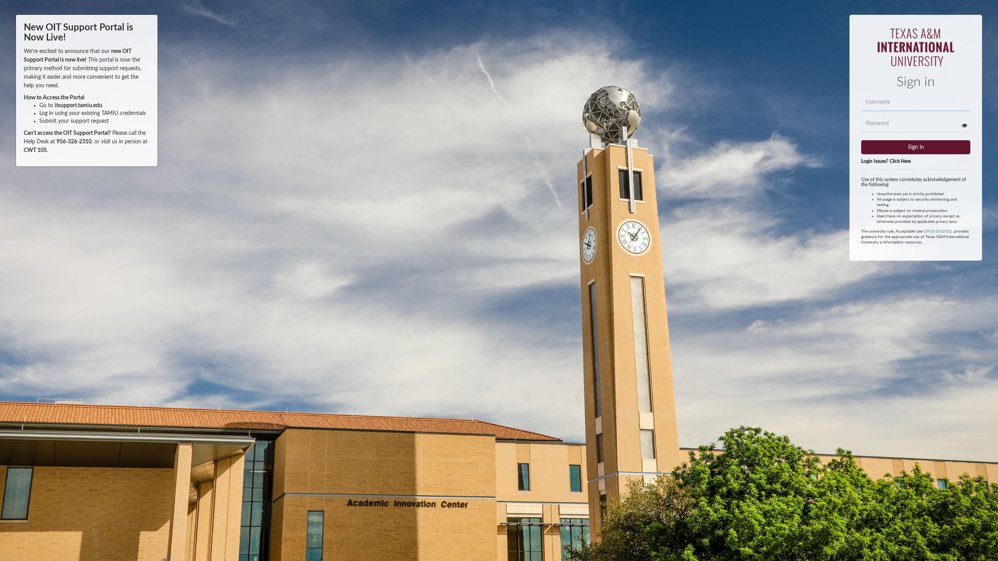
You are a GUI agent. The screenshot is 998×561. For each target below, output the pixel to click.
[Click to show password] (964, 125)
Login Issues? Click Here (886, 161)
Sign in (916, 147)
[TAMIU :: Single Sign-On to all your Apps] (916, 50)
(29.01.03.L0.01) (938, 231)
